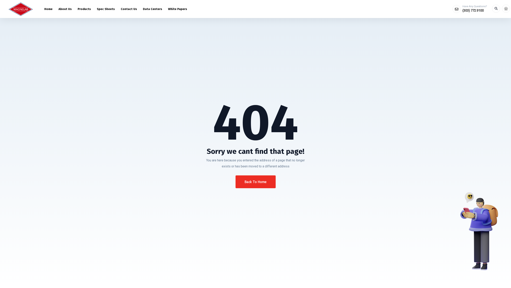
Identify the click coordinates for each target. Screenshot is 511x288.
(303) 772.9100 (473, 10)
